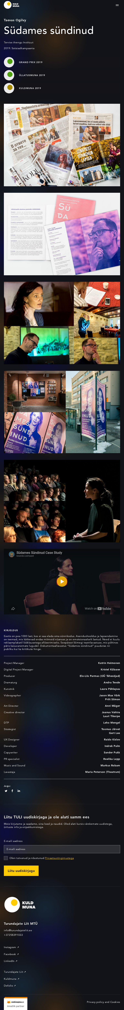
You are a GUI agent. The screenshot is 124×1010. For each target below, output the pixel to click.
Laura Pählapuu (110, 688)
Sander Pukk (112, 752)
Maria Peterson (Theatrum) (102, 771)
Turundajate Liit (13, 972)
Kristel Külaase (110, 669)
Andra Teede (112, 682)
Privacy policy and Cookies (103, 1002)
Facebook (10, 954)
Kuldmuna (10, 978)
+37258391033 (13, 935)
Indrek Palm (112, 746)
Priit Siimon (112, 699)
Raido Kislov (112, 739)
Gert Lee (114, 733)
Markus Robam (110, 765)
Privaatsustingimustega (59, 858)
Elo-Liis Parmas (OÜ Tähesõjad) (100, 675)
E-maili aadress (13, 841)
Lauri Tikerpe (111, 716)
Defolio (8, 985)
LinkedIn (9, 961)
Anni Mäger (112, 705)
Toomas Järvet (110, 729)
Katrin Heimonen (109, 663)
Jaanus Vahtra (111, 712)
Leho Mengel (111, 722)
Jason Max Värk (109, 695)
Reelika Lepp (111, 758)
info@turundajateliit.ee (18, 930)
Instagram (10, 947)
